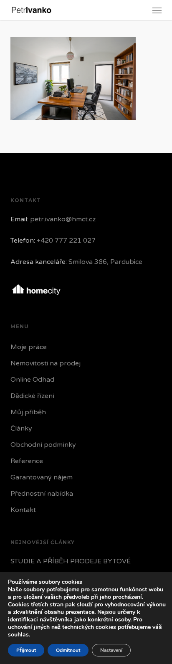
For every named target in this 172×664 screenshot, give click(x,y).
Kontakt (23, 510)
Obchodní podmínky (43, 445)
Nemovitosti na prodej (45, 363)
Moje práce (28, 347)
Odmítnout (68, 650)
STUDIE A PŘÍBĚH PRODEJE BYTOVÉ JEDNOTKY (70, 567)
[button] (157, 10)
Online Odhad (32, 379)
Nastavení (111, 650)
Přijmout (26, 650)
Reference (26, 461)
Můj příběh (28, 412)
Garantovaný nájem (41, 477)
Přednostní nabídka (41, 493)
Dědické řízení (32, 396)
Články (21, 428)
